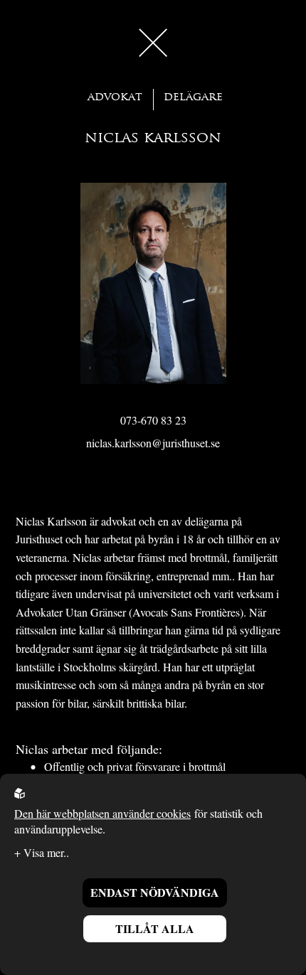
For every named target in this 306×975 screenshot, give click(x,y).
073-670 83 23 (153, 419)
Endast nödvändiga (154, 892)
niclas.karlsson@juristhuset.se (153, 442)
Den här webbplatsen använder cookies (102, 813)
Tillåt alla (154, 928)
